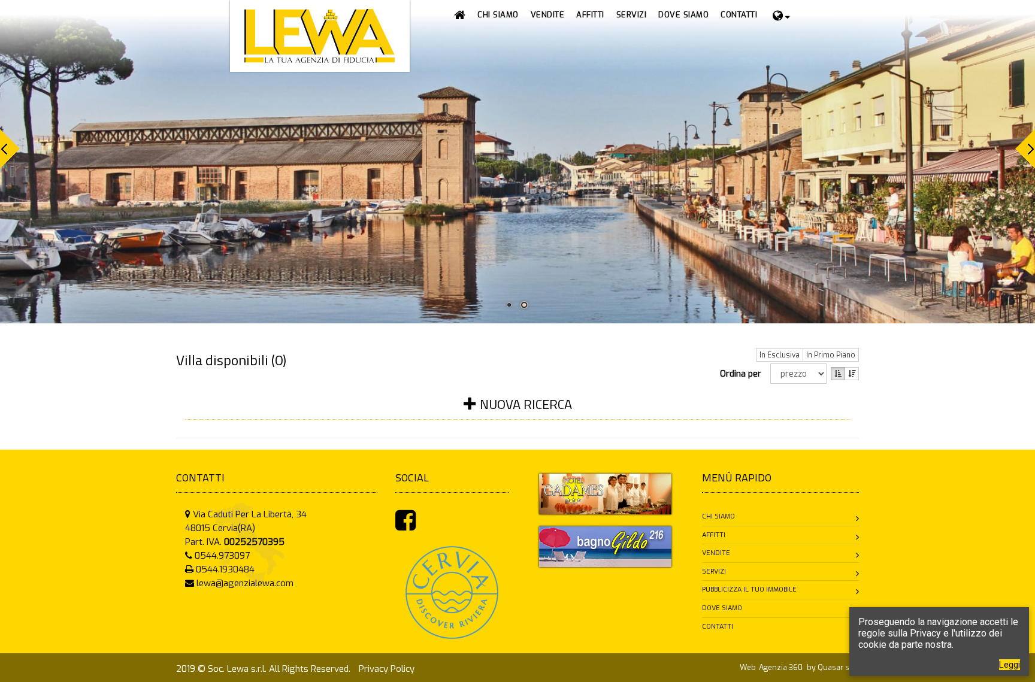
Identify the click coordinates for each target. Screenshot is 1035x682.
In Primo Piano (830, 355)
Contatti (717, 626)
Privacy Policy (386, 669)
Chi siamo (718, 516)
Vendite (716, 552)
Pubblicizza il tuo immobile (749, 589)
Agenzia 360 (781, 667)
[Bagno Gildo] (605, 546)
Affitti (713, 535)
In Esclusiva (779, 355)
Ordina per (743, 374)
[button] (548, 15)
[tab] (517, 412)
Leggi (1009, 664)
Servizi (714, 571)
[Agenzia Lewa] (605, 493)
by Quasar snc (832, 667)
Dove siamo (722, 608)
